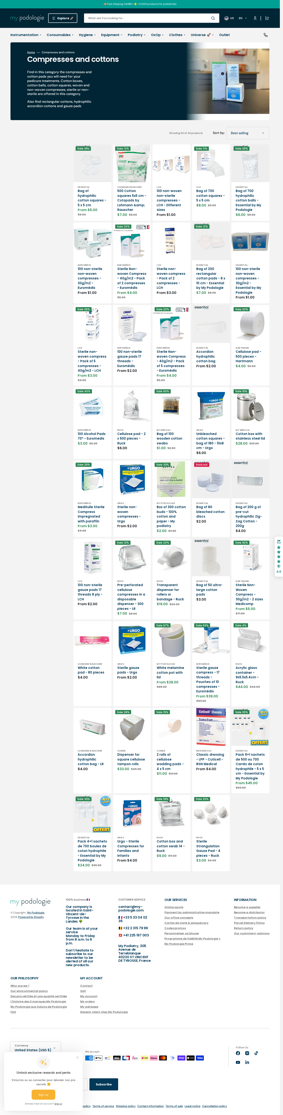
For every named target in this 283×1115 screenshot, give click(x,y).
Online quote (173, 907)
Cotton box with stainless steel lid (250, 436)
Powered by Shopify (31, 917)
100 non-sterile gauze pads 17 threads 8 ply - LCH (90, 592)
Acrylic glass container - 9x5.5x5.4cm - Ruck (247, 675)
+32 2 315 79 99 (135, 928)
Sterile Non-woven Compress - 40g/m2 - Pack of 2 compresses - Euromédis (131, 278)
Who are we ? (20, 986)
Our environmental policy (29, 991)
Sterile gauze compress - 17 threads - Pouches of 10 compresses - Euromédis (208, 680)
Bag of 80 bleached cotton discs (210, 512)
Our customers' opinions (251, 933)
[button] (266, 18)
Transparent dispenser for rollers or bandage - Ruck (170, 592)
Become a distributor (249, 912)
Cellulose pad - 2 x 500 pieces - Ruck (131, 438)
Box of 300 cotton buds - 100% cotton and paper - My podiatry (171, 516)
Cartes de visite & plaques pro (186, 923)
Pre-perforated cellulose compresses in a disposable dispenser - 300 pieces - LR (131, 597)
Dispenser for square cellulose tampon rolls (131, 759)
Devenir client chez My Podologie (104, 1012)
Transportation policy (250, 918)
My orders (87, 1001)
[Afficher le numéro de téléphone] (265, 35)
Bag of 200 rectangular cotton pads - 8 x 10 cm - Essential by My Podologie (210, 278)
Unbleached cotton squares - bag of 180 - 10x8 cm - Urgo (210, 441)
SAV (83, 991)
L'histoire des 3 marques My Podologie (38, 1001)
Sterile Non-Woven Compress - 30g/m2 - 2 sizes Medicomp (249, 594)
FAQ (13, 1012)
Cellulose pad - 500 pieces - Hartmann (248, 356)
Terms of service (103, 1106)
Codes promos (175, 928)
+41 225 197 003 (136, 935)
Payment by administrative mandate (191, 912)
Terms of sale (174, 1106)
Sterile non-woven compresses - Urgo (129, 514)
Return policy (243, 928)
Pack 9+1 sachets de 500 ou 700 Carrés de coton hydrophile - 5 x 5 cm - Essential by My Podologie (250, 766)
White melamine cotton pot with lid (170, 672)
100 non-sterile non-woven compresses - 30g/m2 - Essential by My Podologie (248, 281)
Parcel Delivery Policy (249, 923)
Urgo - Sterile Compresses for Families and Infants (130, 848)
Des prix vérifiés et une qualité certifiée (38, 996)
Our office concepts (178, 918)
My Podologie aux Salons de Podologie (38, 1007)
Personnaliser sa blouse (181, 933)
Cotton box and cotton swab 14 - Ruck (171, 846)
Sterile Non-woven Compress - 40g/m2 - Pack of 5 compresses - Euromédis (171, 361)
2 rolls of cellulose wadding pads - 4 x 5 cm (170, 761)
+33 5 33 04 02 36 (132, 919)
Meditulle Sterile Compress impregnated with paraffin (91, 514)
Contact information (150, 1106)
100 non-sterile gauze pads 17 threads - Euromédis (129, 358)
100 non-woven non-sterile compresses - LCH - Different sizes (169, 200)
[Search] (213, 18)
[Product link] (92, 182)
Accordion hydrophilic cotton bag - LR (91, 759)
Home (31, 52)
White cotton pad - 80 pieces (91, 670)
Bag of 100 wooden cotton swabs (169, 438)
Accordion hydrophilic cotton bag (205, 356)
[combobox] (151, 18)
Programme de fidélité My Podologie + (192, 939)
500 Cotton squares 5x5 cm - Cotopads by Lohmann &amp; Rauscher (131, 200)
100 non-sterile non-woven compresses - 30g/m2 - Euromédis (90, 278)
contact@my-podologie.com (131, 908)
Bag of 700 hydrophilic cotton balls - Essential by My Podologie (248, 200)
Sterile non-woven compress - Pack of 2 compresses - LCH (171, 278)
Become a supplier (247, 907)
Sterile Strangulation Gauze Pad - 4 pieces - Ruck (208, 848)
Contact (86, 986)
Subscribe (104, 1084)
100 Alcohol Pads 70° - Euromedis (92, 436)
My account (88, 996)
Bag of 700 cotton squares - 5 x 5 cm (210, 195)
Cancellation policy (214, 1106)
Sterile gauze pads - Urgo (128, 670)
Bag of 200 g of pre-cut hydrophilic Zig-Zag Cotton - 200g (249, 516)
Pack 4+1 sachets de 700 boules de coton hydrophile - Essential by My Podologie (92, 850)
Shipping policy (126, 1106)
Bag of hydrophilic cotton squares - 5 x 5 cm (92, 198)
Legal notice (192, 1106)
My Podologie (35, 912)
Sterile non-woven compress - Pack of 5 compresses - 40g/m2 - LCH (92, 361)
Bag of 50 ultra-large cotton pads (209, 590)
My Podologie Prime (178, 944)
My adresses (89, 1007)
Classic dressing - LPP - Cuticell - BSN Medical (210, 759)
